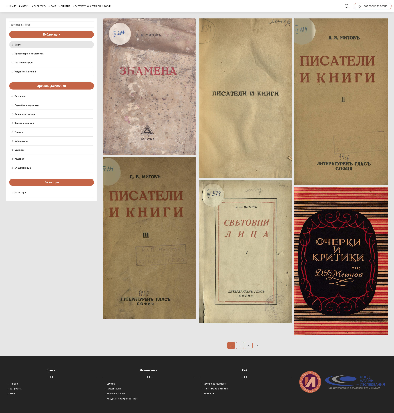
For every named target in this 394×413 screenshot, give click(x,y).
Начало (12, 6)
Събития (65, 6)
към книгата (148, 147)
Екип (53, 6)
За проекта (40, 6)
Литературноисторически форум (93, 6)
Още (148, 311)
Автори (25, 6)
